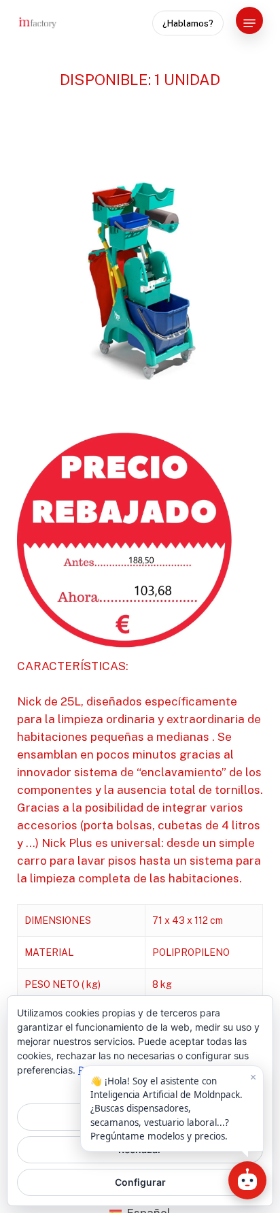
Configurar (140, 1182)
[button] (249, 23)
